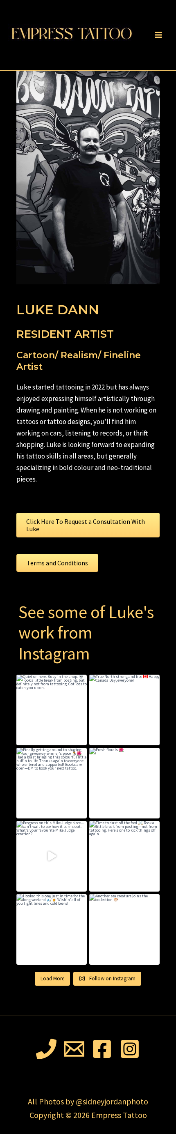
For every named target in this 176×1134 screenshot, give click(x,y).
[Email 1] (74, 1049)
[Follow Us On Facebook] (102, 1049)
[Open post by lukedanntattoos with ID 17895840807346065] (124, 710)
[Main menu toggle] (158, 35)
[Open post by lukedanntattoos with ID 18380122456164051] (51, 856)
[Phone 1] (46, 1049)
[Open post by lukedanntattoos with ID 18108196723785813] (124, 856)
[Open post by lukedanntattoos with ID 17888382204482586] (124, 929)
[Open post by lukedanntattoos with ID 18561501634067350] (51, 783)
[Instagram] (130, 1049)
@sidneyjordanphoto (112, 1101)
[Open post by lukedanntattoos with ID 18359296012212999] (124, 783)
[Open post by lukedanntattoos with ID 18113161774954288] (51, 710)
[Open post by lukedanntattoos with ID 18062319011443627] (51, 929)
